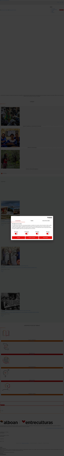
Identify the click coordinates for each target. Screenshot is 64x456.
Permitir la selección (32, 237)
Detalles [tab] (32, 220)
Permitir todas (45, 237)
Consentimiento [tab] (18, 220)
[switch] (26, 233)
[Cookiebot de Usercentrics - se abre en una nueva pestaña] (48, 217)
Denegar (18, 237)
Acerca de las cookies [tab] (46, 220)
